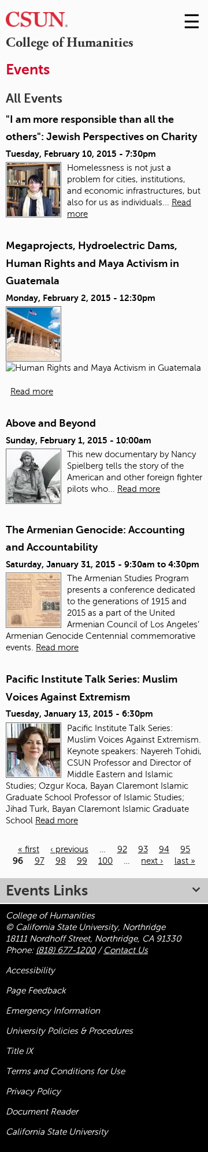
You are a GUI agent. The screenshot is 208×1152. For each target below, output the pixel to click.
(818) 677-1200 (65, 950)
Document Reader (42, 1111)
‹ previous (69, 849)
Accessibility (30, 970)
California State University (57, 1131)
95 (185, 849)
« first (28, 849)
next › (152, 860)
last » (184, 860)
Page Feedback (36, 990)
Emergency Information (53, 1010)
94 (164, 849)
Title (19, 1051)
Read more (31, 391)
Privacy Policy (33, 1091)
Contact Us (125, 950)
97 (39, 860)
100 (105, 860)
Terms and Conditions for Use (65, 1071)
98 (60, 860)
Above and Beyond (51, 423)
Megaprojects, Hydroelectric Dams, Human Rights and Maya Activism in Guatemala (92, 263)
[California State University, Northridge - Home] (37, 22)
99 (82, 860)
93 (143, 849)
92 (122, 849)
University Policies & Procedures (69, 1031)
